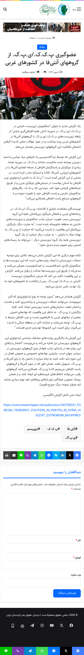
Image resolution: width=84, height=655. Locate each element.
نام (78, 540)
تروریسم (32, 429)
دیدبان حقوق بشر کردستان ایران (22, 615)
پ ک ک (53, 429)
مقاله (32, 38)
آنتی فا (71, 429)
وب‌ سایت (76, 575)
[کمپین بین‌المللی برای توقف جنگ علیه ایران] (42, 27)
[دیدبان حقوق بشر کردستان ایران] (54, 9)
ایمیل (77, 558)
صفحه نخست (44, 38)
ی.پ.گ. (70, 437)
